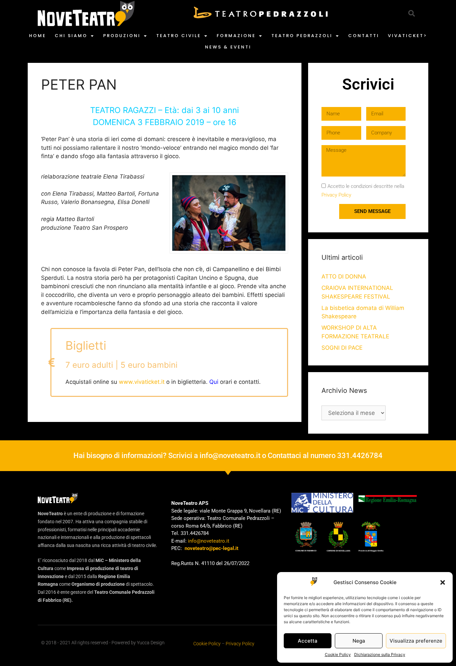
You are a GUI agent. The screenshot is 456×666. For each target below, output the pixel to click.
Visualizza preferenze (416, 641)
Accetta (307, 641)
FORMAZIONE (236, 35)
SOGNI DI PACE (342, 347)
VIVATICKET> (407, 35)
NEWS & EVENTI (228, 47)
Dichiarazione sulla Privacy (379, 654)
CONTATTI (363, 35)
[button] (442, 582)
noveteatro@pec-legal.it (211, 548)
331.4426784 (360, 455)
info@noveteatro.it (230, 455)
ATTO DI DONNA (343, 276)
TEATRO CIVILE (178, 35)
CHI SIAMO (71, 35)
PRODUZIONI (122, 35)
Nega (359, 641)
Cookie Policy (338, 654)
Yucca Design (151, 642)
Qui (213, 381)
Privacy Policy (336, 195)
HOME (37, 35)
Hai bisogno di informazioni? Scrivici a (136, 455)
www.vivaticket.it (142, 381)
